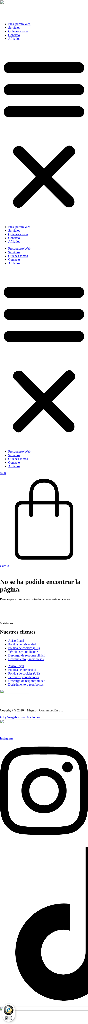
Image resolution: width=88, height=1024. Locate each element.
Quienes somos (18, 31)
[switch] (8, 1018)
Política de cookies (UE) (24, 648)
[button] (44, 133)
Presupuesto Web (19, 24)
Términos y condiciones (23, 651)
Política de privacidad (22, 644)
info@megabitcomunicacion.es (20, 717)
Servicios (14, 27)
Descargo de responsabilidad (26, 655)
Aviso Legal (16, 640)
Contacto (14, 35)
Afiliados (14, 38)
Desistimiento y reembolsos (26, 659)
